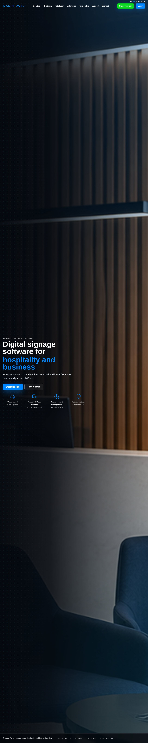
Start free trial (13, 387)
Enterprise (71, 6)
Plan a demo (34, 387)
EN (134, 1)
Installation (59, 6)
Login (140, 6)
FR (139, 1)
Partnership (84, 6)
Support (95, 6)
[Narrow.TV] (14, 6)
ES (142, 1)
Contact (105, 6)
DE (136, 1)
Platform (48, 6)
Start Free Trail (125, 6)
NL (131, 1)
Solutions (37, 6)
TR (144, 1)
